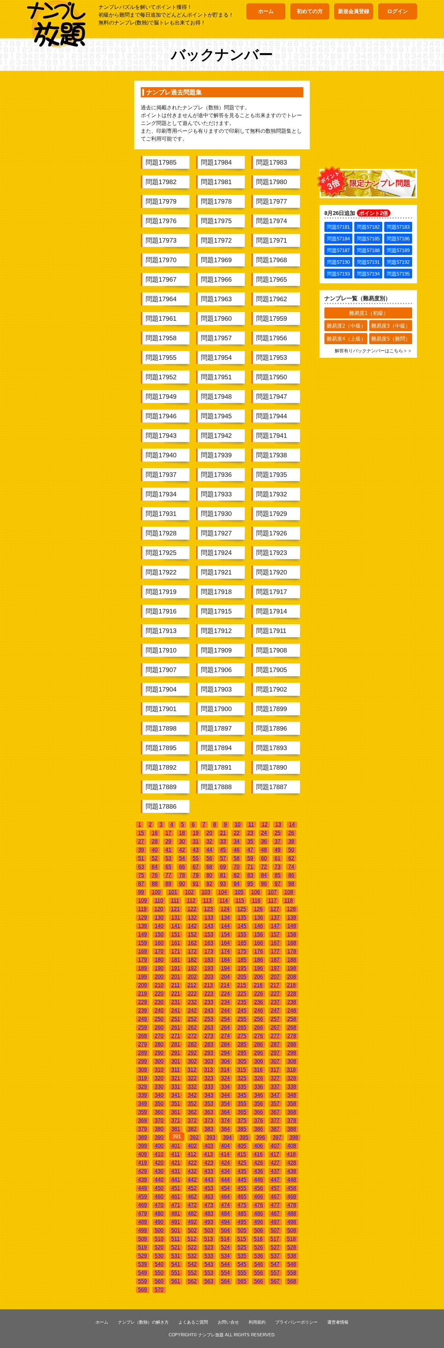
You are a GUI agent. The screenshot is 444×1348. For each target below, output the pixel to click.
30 (182, 841)
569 (142, 1289)
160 (159, 943)
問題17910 (161, 650)
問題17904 (161, 689)
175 (242, 951)
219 (142, 993)
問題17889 (161, 786)
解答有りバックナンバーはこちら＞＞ (373, 350)
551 (175, 1272)
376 (258, 1120)
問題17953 (271, 357)
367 (275, 1112)
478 (291, 1205)
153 (208, 934)
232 (192, 1002)
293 (208, 1053)
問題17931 (161, 513)
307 (275, 1061)
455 (242, 1188)
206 (258, 976)
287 (275, 1044)
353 (208, 1103)
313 (208, 1069)
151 (175, 934)
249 (142, 1019)
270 (159, 1036)
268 (291, 1027)
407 (275, 1146)
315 (241, 1069)
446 (258, 1179)
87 (141, 883)
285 (242, 1044)
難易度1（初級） (368, 313)
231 (175, 1002)
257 (275, 1019)
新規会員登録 (353, 11)
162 (192, 943)
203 (208, 976)
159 (142, 943)
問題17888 (216, 786)
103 (206, 892)
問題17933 (216, 494)
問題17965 (271, 279)
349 (142, 1103)
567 (275, 1281)
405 (242, 1146)
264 (225, 1027)
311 (175, 1069)
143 (208, 926)
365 (242, 1112)
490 (159, 1222)
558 (291, 1272)
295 (242, 1053)
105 (239, 892)
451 (175, 1188)
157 (275, 934)
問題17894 (216, 747)
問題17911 (271, 630)
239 (142, 1010)
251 (175, 1019)
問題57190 (338, 262)
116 (256, 900)
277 (275, 1036)
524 (225, 1247)
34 (237, 841)
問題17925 (161, 552)
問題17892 (161, 767)
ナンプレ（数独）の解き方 (143, 1322)
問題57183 (398, 227)
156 (258, 934)
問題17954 (216, 357)
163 (208, 943)
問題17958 (161, 338)
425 (242, 1163)
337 (275, 1086)
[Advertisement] (368, 121)
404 (225, 1146)
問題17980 (271, 181)
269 (142, 1036)
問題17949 (161, 396)
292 (192, 1053)
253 (208, 1019)
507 (275, 1230)
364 (225, 1112)
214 (225, 985)
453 (208, 1188)
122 (192, 909)
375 (242, 1120)
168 (291, 943)
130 (159, 917)
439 (142, 1179)
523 (208, 1247)
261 (175, 1027)
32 (209, 841)
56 (209, 858)
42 (182, 850)
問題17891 (216, 767)
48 (264, 850)
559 (142, 1281)
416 (258, 1154)
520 (159, 1247)
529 (142, 1256)
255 (242, 1019)
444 (225, 1179)
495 (242, 1222)
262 (192, 1027)
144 (225, 926)
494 (225, 1222)
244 (225, 1010)
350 (159, 1103)
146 (258, 926)
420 (159, 1163)
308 (291, 1061)
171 (175, 951)
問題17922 (161, 572)
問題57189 (398, 250)
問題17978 (216, 201)
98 (291, 883)
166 (258, 943)
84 (264, 875)
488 (291, 1213)
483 (208, 1213)
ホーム (266, 11)
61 (278, 858)
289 (142, 1053)
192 (192, 968)
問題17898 (161, 728)
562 (192, 1281)
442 (192, 1179)
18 (182, 833)
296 (258, 1053)
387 (275, 1129)
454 (225, 1188)
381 (175, 1129)
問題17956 (271, 338)
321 (175, 1078)
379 (142, 1129)
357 (275, 1103)
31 (196, 841)
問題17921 (216, 572)
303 (208, 1061)
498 (291, 1222)
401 (175, 1146)
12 (265, 824)
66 (182, 866)
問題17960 (216, 318)
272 (192, 1036)
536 (258, 1256)
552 (192, 1272)
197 (275, 968)
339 (142, 1095)
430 (159, 1171)
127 (274, 909)
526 (258, 1247)
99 (141, 892)
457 (275, 1188)
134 (225, 917)
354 (225, 1103)
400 (159, 1146)
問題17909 (216, 650)
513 (208, 1239)
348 (291, 1095)
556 (258, 1272)
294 (225, 1053)
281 (175, 1044)
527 (275, 1247)
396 (260, 1137)
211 (175, 985)
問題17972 (216, 240)
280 (159, 1044)
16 (155, 833)
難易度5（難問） (391, 339)
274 (225, 1036)
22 (237, 833)
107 (272, 892)
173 (208, 951)
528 (291, 1247)
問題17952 (161, 377)
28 (155, 841)
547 (275, 1264)
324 (225, 1078)
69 (223, 866)
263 (208, 1027)
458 (291, 1188)
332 (192, 1086)
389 (142, 1137)
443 (208, 1179)
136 (258, 917)
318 (291, 1069)
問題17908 (271, 650)
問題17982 (161, 181)
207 (275, 976)
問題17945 (216, 416)
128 (291, 909)
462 (192, 1196)
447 (275, 1179)
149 (142, 934)
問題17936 (216, 474)
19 (196, 833)
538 (291, 1256)
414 (225, 1154)
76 (155, 875)
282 (192, 1044)
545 (242, 1264)
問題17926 (271, 533)
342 (192, 1095)
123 (208, 909)
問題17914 (271, 611)
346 (258, 1095)
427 (275, 1163)
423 (208, 1163)
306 (258, 1061)
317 (274, 1069)
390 (159, 1137)
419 (142, 1163)
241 (175, 1010)
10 (238, 824)
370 (159, 1120)
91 (196, 883)
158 (291, 934)
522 (192, 1247)
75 (141, 875)
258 (291, 1019)
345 (242, 1095)
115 (240, 900)
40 (155, 850)
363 (208, 1112)
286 (258, 1044)
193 (208, 968)
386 (258, 1129)
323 (208, 1078)
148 (291, 926)
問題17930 (216, 513)
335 (242, 1086)
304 (225, 1061)
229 (142, 1002)
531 (175, 1256)
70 (237, 866)
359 (142, 1112)
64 (155, 866)
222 (192, 993)
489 (142, 1222)
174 (225, 951)
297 (275, 1053)
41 (168, 850)
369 (142, 1120)
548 (291, 1264)
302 (192, 1061)
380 (159, 1129)
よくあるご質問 (193, 1322)
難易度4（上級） (346, 339)
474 (225, 1205)
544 (225, 1264)
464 (225, 1196)
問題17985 (161, 162)
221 (175, 993)
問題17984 (216, 162)
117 (272, 900)
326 (258, 1078)
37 (278, 841)
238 (291, 1002)
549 (142, 1272)
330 (159, 1086)
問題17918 (216, 591)
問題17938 (271, 455)
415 (241, 1154)
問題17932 (271, 494)
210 (159, 985)
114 (223, 900)
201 (175, 976)
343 (208, 1095)
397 (277, 1137)
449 (142, 1188)
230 (159, 1002)
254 (225, 1019)
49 (278, 850)
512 (192, 1239)
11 (251, 824)
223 (208, 993)
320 (159, 1078)
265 (242, 1027)
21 (223, 833)
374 (225, 1120)
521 (175, 1247)
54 (182, 858)
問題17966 (216, 279)
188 (291, 960)
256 (258, 1019)
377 (275, 1120)
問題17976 (161, 220)
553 (208, 1272)
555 (242, 1272)
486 (258, 1213)
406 (258, 1146)
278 (291, 1036)
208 (291, 976)
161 (175, 943)
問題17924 (216, 552)
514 (225, 1239)
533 (208, 1256)
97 (278, 883)
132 (192, 917)
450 (159, 1188)
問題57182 (368, 227)
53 (168, 858)
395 (244, 1137)
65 (168, 866)
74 (291, 866)
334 (225, 1086)
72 (264, 866)
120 (158, 909)
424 (225, 1163)
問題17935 (271, 474)
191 (175, 968)
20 (209, 833)
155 (242, 934)
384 (225, 1129)
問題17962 (271, 299)
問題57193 (338, 273)
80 (209, 875)
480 (159, 1213)
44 (209, 850)
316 (258, 1069)
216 (258, 985)
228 (291, 993)
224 (225, 993)
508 (291, 1230)
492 (192, 1222)
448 (291, 1179)
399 (142, 1146)
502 (192, 1230)
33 (223, 841)
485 (242, 1213)
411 (175, 1154)
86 (291, 875)
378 (291, 1120)
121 (175, 909)
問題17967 (161, 279)
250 (159, 1019)
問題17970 (161, 259)
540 (159, 1264)
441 (175, 1179)
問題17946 (161, 416)
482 (192, 1213)
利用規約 (257, 1322)
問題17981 (216, 181)
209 (142, 985)
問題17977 (271, 201)
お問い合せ (228, 1322)
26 (291, 833)
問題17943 (161, 435)
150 (159, 934)
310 (159, 1069)
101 (172, 892)
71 (250, 866)
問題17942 (216, 435)
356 (258, 1103)
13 (278, 824)
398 (293, 1137)
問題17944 (271, 416)
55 (196, 858)
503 (208, 1230)
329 (142, 1086)
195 (242, 968)
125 (241, 909)
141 (175, 926)
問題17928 (161, 533)
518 (291, 1239)
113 (207, 900)
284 (225, 1044)
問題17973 (161, 240)
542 (192, 1264)
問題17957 (216, 338)
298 (291, 1053)
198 (291, 968)
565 (242, 1281)
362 (192, 1112)
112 (191, 900)
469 (142, 1205)
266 (258, 1027)
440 (159, 1179)
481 (175, 1213)
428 (291, 1163)
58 (237, 858)
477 (275, 1205)
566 (258, 1281)
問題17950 (271, 377)
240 (159, 1010)
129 (142, 917)
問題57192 (398, 262)
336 (258, 1086)
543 (208, 1264)
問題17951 (216, 377)
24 (264, 833)
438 (291, 1171)
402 (192, 1146)
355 (242, 1103)
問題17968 (271, 259)
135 (242, 917)
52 (155, 858)
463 (208, 1196)
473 (208, 1205)
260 (159, 1027)
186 (258, 960)
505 (242, 1230)
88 (155, 883)
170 (159, 951)
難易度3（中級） (391, 326)
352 (192, 1103)
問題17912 (216, 630)
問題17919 (161, 591)
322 (192, 1078)
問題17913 (161, 630)
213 (208, 985)
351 (175, 1103)
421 (175, 1163)
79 (196, 875)
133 (208, 917)
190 (159, 968)
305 (242, 1061)
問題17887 (271, 786)
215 (241, 985)
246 (258, 1010)
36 (264, 841)
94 (237, 883)
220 (159, 993)
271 (175, 1036)
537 (275, 1256)
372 (192, 1120)
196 (258, 968)
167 (275, 943)
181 (175, 960)
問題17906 (216, 669)
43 (196, 850)
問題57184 (338, 238)
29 (168, 841)
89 (168, 883)
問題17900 (216, 708)
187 (275, 960)
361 (175, 1112)
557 (275, 1272)
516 (258, 1239)
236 (258, 1002)
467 (275, 1196)
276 (258, 1036)
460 (159, 1196)
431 (175, 1171)
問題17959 (271, 318)
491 (175, 1222)
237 (275, 1002)
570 (159, 1289)
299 (142, 1061)
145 (242, 926)
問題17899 (271, 708)
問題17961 (161, 318)
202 (192, 976)
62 (291, 858)
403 (208, 1146)
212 (192, 985)
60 (264, 858)
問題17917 (271, 591)
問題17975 (216, 220)
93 (223, 883)
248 (291, 1010)
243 (208, 1010)
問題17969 (216, 259)
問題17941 (271, 435)
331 (175, 1086)
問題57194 (368, 273)
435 (242, 1171)
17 (168, 833)
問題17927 (216, 533)
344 (225, 1095)
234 (225, 1002)
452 (192, 1188)
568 (291, 1281)
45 (223, 850)
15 (141, 833)
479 (142, 1213)
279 (142, 1044)
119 (142, 909)
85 (278, 875)
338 (291, 1086)
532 (192, 1256)
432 (192, 1171)
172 (192, 951)
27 (141, 841)
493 (208, 1222)
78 (182, 875)
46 (237, 850)
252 (192, 1019)
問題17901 (161, 708)
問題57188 (368, 250)
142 (192, 926)
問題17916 (161, 611)
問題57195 (398, 273)
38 (291, 841)
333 (208, 1086)
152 (192, 934)
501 (175, 1230)
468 (291, 1196)
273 (208, 1036)
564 (225, 1281)
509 (142, 1239)
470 (159, 1205)
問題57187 (338, 250)
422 (192, 1163)
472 (192, 1205)
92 (209, 883)
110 (159, 900)
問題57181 (338, 227)
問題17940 (161, 455)
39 (141, 850)
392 (194, 1137)
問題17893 (271, 747)
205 (242, 976)
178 (291, 951)
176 (258, 951)
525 (242, 1247)
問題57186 (398, 238)
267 (275, 1027)
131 (175, 917)
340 (159, 1095)
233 (208, 1002)
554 (225, 1272)
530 (159, 1256)
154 (225, 934)
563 (208, 1281)
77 (168, 875)
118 (288, 900)
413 (208, 1154)
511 (175, 1239)
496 (258, 1222)
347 (275, 1095)
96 (264, 883)
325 (242, 1078)
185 (242, 960)
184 (225, 960)
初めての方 (310, 11)
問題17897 (216, 728)
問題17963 (216, 299)
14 (292, 824)
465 (242, 1196)
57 (223, 858)
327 (275, 1078)
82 (237, 875)
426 (258, 1163)
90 (182, 883)
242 (192, 1010)
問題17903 (216, 689)
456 (258, 1188)
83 (250, 875)
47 (250, 850)
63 (141, 866)
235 (242, 1002)
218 (291, 985)
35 (250, 841)
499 (142, 1230)
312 (192, 1069)
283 (208, 1044)
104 (222, 892)
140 (159, 926)
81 (223, 875)
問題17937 (161, 474)
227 (275, 993)
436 (258, 1171)
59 (250, 858)
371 (175, 1120)
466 (258, 1196)
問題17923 (271, 552)
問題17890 (271, 767)
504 (225, 1230)
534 (225, 1256)
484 (225, 1213)
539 (142, 1264)
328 (291, 1078)
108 (288, 892)
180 (159, 960)
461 (175, 1196)
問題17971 (271, 240)
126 (258, 909)
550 (159, 1272)
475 (242, 1205)
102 (189, 892)
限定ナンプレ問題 (380, 183)
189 (142, 968)
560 (159, 1281)
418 (291, 1154)
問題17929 (271, 513)
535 (242, 1256)
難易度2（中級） (346, 326)
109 (142, 900)
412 (192, 1154)
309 (142, 1069)
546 (258, 1264)
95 (250, 883)
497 (275, 1222)
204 (225, 976)
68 (209, 866)
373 (208, 1120)
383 (208, 1129)
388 (291, 1129)
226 (258, 993)
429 (142, 1171)
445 (242, 1179)
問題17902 (271, 689)
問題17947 (271, 396)
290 (159, 1053)
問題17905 (271, 669)
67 (196, 866)
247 (275, 1010)
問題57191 (368, 262)
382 (192, 1129)
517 (274, 1239)
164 (225, 943)
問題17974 (271, 220)
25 (278, 833)
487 (275, 1213)
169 (142, 951)
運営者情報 (337, 1322)
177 (275, 951)
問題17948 (216, 396)
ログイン (397, 11)
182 (192, 960)
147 (275, 926)
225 (242, 993)
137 (275, 917)
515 (241, 1239)
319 (142, 1078)
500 (159, 1230)
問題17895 (161, 747)
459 (142, 1196)
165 (242, 943)
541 (175, 1264)
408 (291, 1146)
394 (227, 1137)
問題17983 (271, 162)
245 (242, 1010)
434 (225, 1171)
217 (274, 985)
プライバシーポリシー (296, 1322)
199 (142, 976)
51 (141, 858)
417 (274, 1154)
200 (159, 976)
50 (291, 850)
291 (175, 1053)
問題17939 (216, 455)
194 (225, 968)
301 (175, 1061)
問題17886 (161, 806)
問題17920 (271, 572)
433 (208, 1171)
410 (159, 1154)
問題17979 (161, 201)
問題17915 (216, 611)
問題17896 (271, 728)
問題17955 (161, 357)
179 (142, 960)
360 (159, 1112)
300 (159, 1061)
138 (291, 917)
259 (142, 1027)
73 (278, 866)
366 (258, 1112)
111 (175, 900)
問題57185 (368, 238)
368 (291, 1112)
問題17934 (161, 494)
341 (175, 1095)
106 (255, 892)
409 (142, 1154)
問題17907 (161, 669)
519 (142, 1247)
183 (208, 960)
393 (210, 1137)
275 (242, 1036)
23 (250, 833)
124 (225, 909)
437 (275, 1171)
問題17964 (161, 299)
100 (156, 892)
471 (175, 1205)
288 (291, 1044)
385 (242, 1129)
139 (142, 926)
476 (258, 1205)
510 (159, 1239)
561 (175, 1281)
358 (291, 1103)
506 (258, 1230)
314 (225, 1069)
